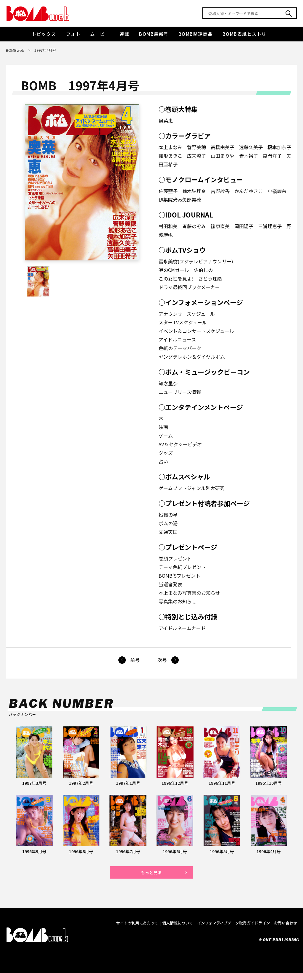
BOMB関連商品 (195, 34)
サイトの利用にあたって (137, 923)
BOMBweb (15, 50)
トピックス (44, 34)
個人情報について (177, 923)
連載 (124, 34)
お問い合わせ (285, 923)
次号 (162, 659)
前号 (135, 659)
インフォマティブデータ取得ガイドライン (233, 923)
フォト (73, 34)
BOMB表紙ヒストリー (247, 34)
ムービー (100, 34)
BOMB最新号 (154, 34)
